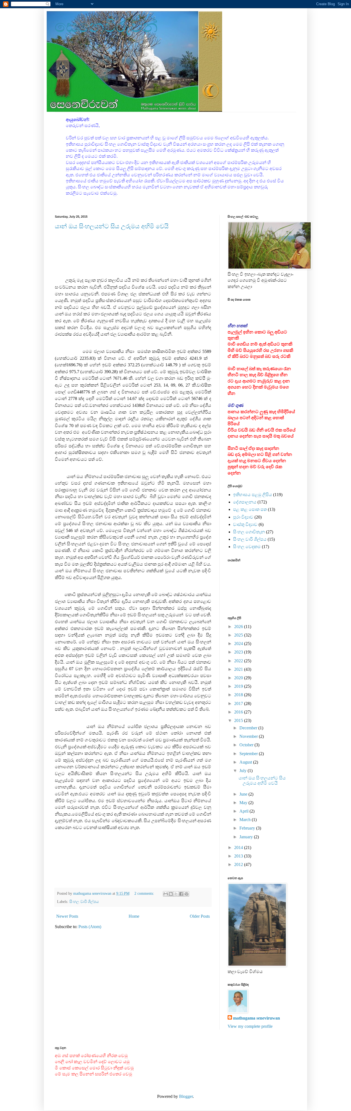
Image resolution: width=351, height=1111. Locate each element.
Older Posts (200, 916)
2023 (239, 652)
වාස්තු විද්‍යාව (245, 524)
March (245, 819)
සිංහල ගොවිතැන (249, 531)
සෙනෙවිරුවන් (106, 26)
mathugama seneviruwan (256, 1018)
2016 (239, 712)
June (243, 794)
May (243, 802)
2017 (239, 703)
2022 (239, 660)
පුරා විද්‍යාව (243, 517)
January (246, 836)
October (246, 744)
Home (134, 916)
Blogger (186, 1096)
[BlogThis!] (171, 894)
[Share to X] (176, 894)
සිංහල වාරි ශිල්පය (84, 901)
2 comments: (144, 893)
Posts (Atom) (89, 926)
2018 (239, 694)
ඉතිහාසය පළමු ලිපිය (252, 494)
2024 (239, 643)
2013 (239, 856)
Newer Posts (67, 916)
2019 (239, 686)
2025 (239, 635)
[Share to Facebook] (181, 894)
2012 (239, 864)
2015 (239, 720)
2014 (239, 847)
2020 (239, 677)
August (246, 762)
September (249, 753)
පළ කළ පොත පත (250, 509)
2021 (239, 669)
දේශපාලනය (244, 502)
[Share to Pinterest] (186, 894)
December (248, 728)
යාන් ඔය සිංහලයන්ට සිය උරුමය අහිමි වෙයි (112, 226)
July (243, 770)
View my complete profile (250, 1026)
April (244, 811)
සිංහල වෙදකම (247, 546)
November (249, 736)
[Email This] (165, 894)
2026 (239, 626)
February (247, 828)
